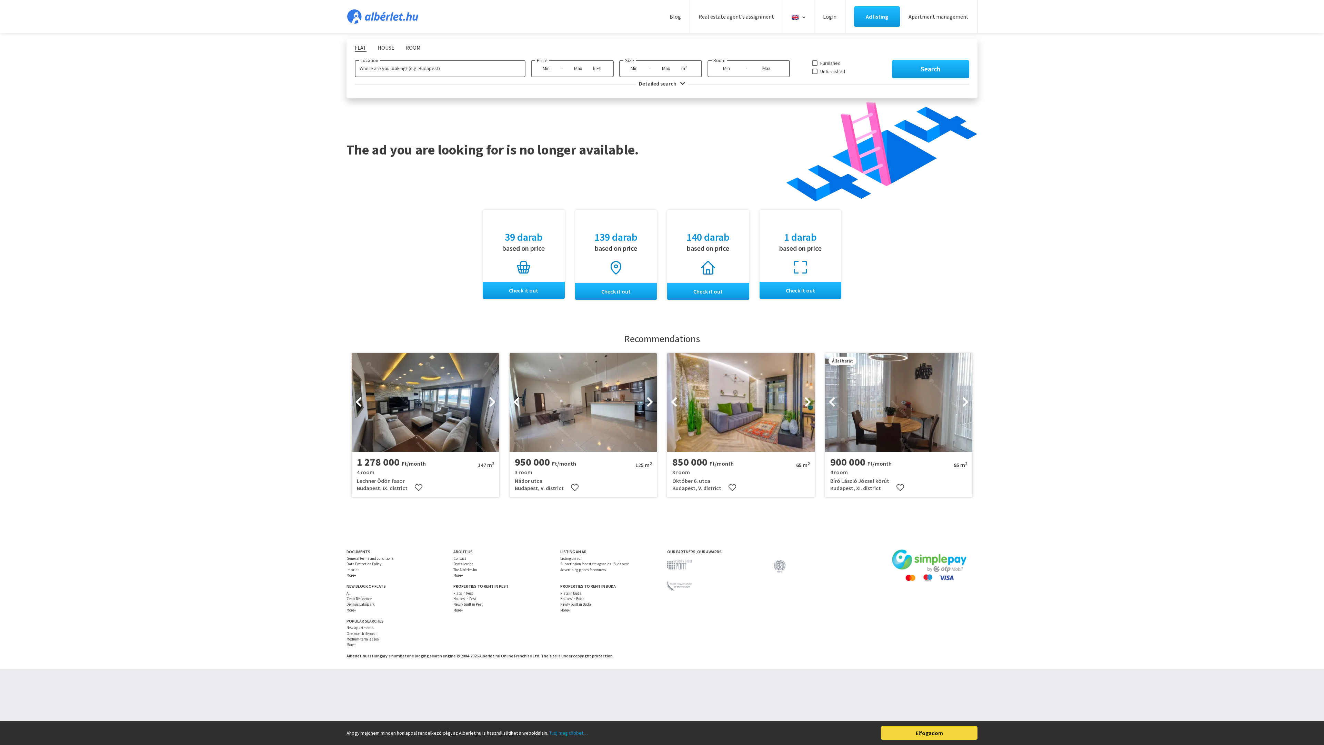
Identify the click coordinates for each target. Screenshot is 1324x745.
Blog (675, 16)
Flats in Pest (463, 593)
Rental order (463, 564)
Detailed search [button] (658, 83)
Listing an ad (570, 558)
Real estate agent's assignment (736, 16)
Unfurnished (832, 71)
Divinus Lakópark (361, 604)
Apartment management (939, 16)
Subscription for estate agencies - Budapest (594, 564)
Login (829, 16)
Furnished (830, 63)
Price (542, 60)
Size (629, 60)
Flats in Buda (570, 593)
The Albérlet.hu (465, 569)
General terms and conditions (370, 558)
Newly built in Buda (575, 604)
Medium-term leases (363, 639)
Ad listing (877, 16)
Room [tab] (413, 47)
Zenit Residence (359, 598)
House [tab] (386, 47)
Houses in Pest (464, 598)
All (349, 593)
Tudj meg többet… (568, 733)
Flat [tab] (361, 47)
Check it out (523, 290)
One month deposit (362, 633)
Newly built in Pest (468, 604)
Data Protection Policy (364, 564)
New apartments (360, 627)
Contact (459, 558)
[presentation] (358, 402)
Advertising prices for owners (583, 569)
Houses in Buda (572, 598)
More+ (351, 575)
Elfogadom (929, 732)
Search (931, 68)
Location (369, 60)
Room (719, 60)
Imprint (353, 569)
